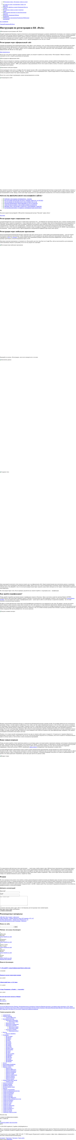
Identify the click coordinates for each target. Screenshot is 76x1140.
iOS (9, 237)
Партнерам (9, 1138)
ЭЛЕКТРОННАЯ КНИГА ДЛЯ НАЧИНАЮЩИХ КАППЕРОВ (20, 205)
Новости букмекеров (8, 1065)
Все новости (3, 1000)
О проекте (2, 1138)
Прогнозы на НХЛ (13, 1031)
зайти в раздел (33, 747)
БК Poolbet (8, 1043)
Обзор (1, 936)
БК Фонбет (9, 1061)
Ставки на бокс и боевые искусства (12, 1099)
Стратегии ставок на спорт (10, 1112)
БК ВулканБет (9, 1049)
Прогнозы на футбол (11, 1025)
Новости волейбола (11, 1072)
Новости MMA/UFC (11, 1069)
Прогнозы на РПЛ (13, 1028)
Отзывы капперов (7, 1084)
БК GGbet (8, 1041)
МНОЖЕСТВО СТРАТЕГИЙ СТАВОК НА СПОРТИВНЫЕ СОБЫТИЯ (23, 206)
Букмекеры (6, 1035)
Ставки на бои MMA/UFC (9, 1097)
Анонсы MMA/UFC (11, 1017)
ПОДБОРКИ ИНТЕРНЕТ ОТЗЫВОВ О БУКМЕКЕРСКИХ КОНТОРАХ (23, 208)
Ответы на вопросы (8, 1083)
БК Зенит (8, 1051)
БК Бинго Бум (9, 1048)
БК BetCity (8, 1037)
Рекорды (5, 1088)
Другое (5, 1063)
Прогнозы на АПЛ (13, 1027)
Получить (2, 215)
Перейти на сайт (7, 936)
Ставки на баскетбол (8, 1093)
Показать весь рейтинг (6, 959)
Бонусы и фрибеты (11, 1033)
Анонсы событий (7, 1016)
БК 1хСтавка (9, 1036)
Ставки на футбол (7, 1109)
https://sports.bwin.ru (5, 52)
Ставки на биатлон (8, 1096)
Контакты (15, 1138)
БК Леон (8, 1052)
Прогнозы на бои (10, 1023)
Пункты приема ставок (9, 1087)
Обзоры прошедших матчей (10, 1080)
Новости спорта (7, 1067)
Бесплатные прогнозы (8, 1019)
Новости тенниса (10, 1076)
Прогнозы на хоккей (11, 1029)
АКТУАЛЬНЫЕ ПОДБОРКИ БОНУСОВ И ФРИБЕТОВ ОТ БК (20, 202)
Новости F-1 (9, 1068)
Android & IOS (6, 1015)
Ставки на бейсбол (8, 1095)
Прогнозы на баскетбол (12, 1020)
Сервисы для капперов (9, 1089)
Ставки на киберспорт (8, 1105)
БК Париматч (9, 1060)
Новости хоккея (10, 1079)
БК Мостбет (9, 1057)
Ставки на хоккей (7, 1111)
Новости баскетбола (11, 1071)
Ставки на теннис (7, 1107)
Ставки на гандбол (8, 1101)
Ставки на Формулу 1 (8, 1108)
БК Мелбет (9, 1056)
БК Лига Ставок (10, 1053)
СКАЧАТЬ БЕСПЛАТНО (8, 1122)
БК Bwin (8, 1040)
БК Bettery (8, 1039)
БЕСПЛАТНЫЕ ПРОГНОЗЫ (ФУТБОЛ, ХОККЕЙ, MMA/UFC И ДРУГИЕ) (23, 200)
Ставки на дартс (7, 1104)
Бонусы (5, 1032)
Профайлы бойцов (7, 1085)
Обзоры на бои (10, 1081)
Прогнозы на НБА (13, 1021)
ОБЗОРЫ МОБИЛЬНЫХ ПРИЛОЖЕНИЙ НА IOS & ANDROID (21, 203)
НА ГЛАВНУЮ (4, 21)
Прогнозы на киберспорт (12, 1024)
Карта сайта (21, 1138)
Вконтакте (9, 1139)
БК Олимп (8, 1059)
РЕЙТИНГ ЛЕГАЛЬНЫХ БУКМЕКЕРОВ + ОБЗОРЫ (18, 199)
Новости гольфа (10, 1073)
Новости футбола (10, 1077)
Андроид (14, 237)
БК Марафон (9, 1055)
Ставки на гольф (7, 1103)
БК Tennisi (8, 1044)
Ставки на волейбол (8, 1100)
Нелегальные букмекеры (9, 1064)
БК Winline (8, 1045)
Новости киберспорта (11, 1075)
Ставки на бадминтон (8, 1092)
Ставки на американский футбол (11, 1091)
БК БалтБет (9, 1047)
